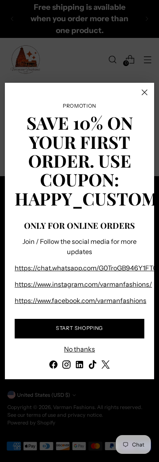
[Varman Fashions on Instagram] (66, 366)
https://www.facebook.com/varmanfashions (80, 300)
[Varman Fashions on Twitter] (105, 366)
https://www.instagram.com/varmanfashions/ (83, 284)
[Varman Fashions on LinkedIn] (79, 366)
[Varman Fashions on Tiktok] (92, 366)
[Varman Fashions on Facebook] (53, 366)
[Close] (144, 92)
